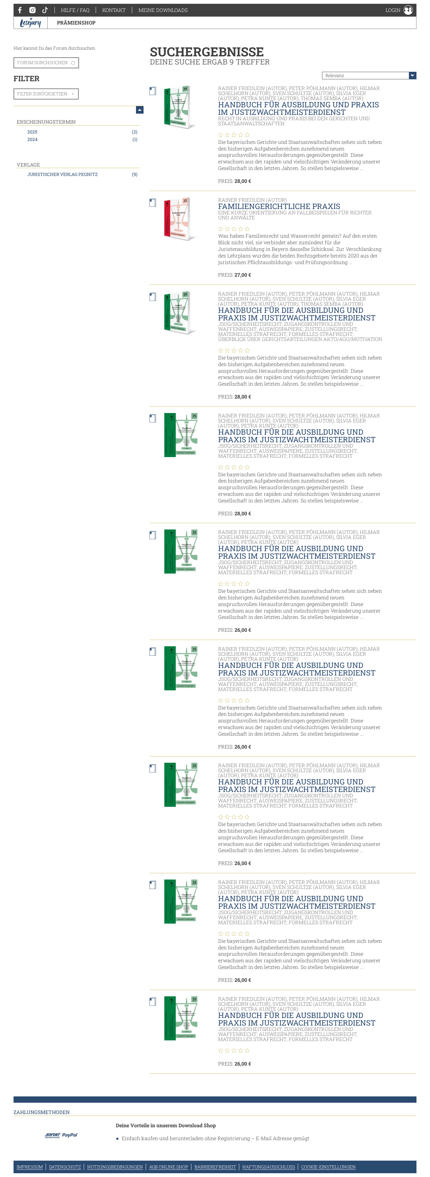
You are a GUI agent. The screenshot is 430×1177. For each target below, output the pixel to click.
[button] (399, 10)
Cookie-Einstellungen (328, 1167)
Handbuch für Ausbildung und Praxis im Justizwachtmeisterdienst (298, 108)
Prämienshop (76, 22)
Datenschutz (65, 1167)
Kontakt (114, 10)
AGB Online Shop (168, 1167)
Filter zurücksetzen (42, 94)
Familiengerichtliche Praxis (279, 206)
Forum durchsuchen (42, 62)
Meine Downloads (163, 10)
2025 (82, 132)
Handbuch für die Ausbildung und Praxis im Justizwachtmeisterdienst (297, 314)
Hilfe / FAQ (75, 10)
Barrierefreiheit (215, 1167)
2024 (82, 139)
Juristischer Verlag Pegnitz (82, 174)
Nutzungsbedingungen (115, 1167)
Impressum (30, 1167)
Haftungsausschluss (268, 1167)
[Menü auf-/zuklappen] (140, 110)
